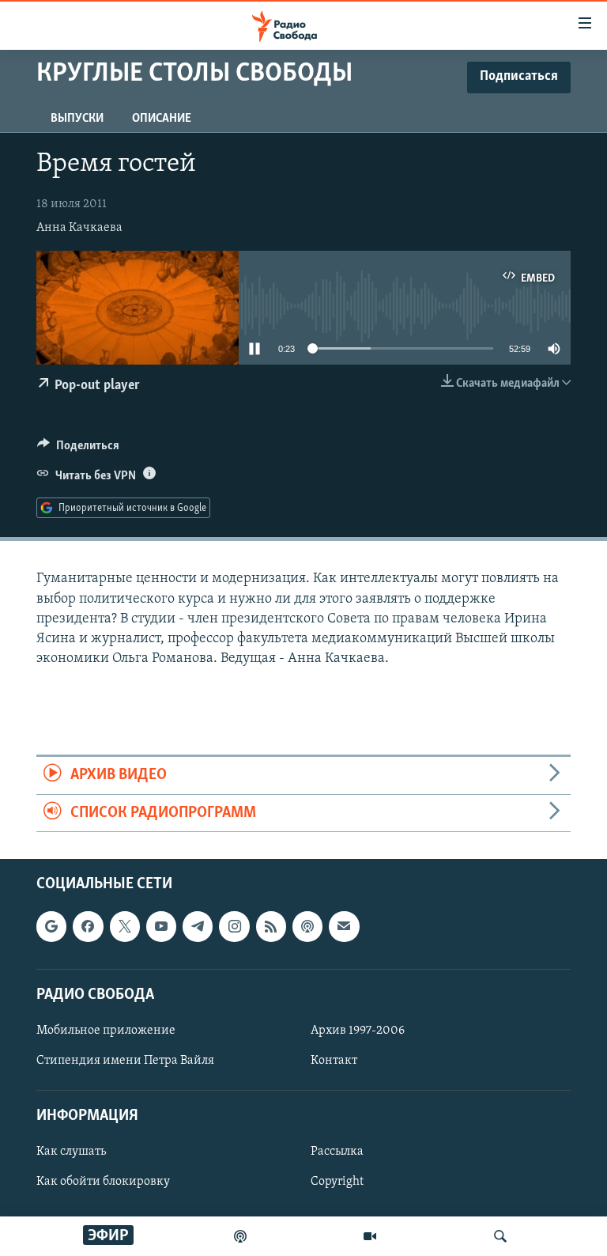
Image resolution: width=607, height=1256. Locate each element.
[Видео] (370, 1236)
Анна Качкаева (79, 227)
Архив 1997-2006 (358, 1030)
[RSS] (271, 926)
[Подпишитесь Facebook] (88, 926)
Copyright (337, 1181)
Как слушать (71, 1151)
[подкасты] (240, 1236)
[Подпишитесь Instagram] (234, 926)
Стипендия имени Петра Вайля (125, 1060)
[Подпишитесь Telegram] (198, 926)
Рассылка (337, 1151)
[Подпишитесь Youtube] (161, 926)
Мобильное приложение (105, 1030)
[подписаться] (344, 926)
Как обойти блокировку (103, 1181)
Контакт (334, 1060)
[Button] (78, 449)
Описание (161, 118)
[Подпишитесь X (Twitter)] (125, 926)
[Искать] (500, 1236)
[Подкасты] (307, 926)
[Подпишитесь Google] (51, 926)
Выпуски (77, 118)
